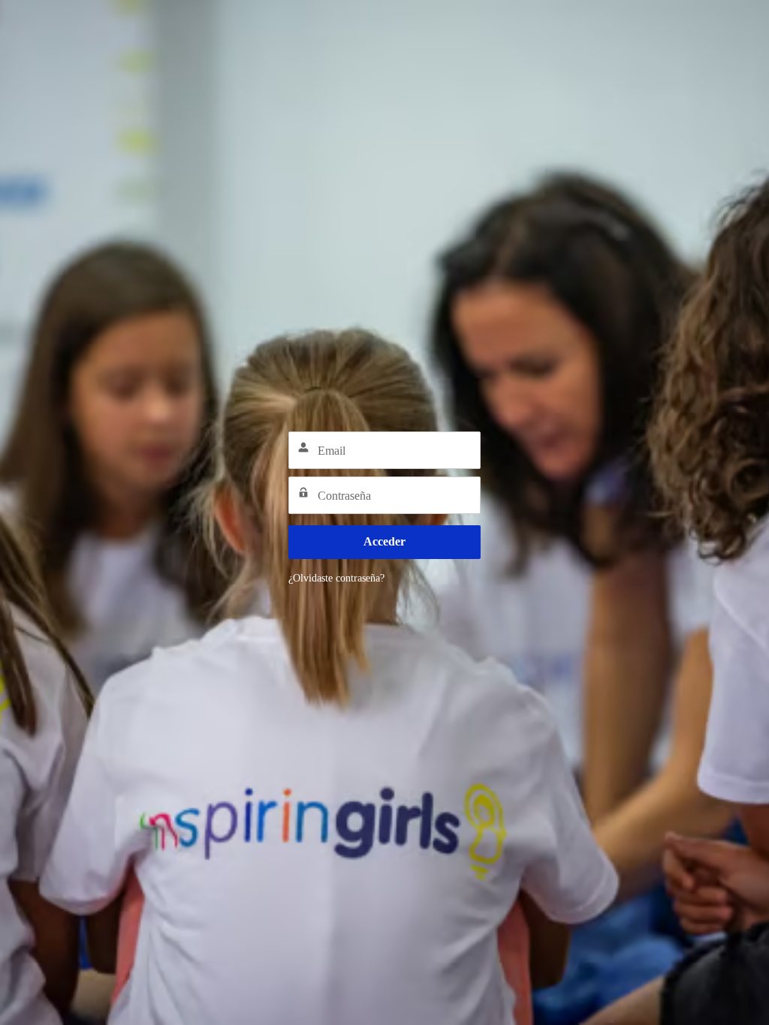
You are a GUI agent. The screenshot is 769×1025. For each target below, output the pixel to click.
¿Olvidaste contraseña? (336, 578)
